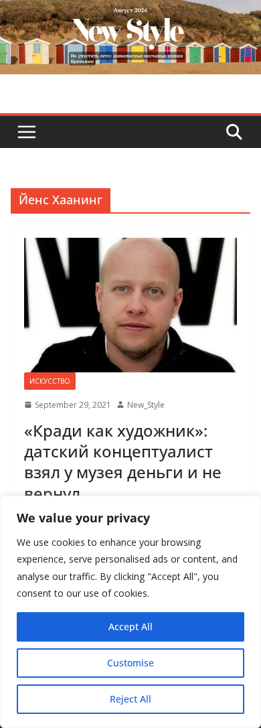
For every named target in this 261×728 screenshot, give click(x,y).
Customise (130, 662)
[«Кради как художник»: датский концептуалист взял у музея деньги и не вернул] (130, 305)
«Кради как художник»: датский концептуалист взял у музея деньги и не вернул (123, 461)
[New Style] (130, 14)
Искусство (49, 381)
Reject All (130, 699)
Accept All (130, 626)
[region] (130, 612)
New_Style (146, 405)
